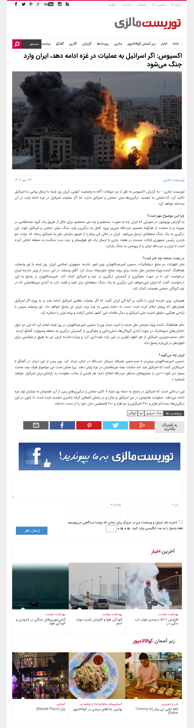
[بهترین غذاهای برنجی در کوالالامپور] (93, 698)
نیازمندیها (44, 44)
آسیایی (61, 704)
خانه (176, 44)
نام (176, 505)
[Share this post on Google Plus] (141, 428)
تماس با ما (159, 4)
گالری (73, 44)
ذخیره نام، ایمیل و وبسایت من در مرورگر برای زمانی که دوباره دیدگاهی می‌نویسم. (122, 522)
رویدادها (103, 44)
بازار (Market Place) (50, 709)
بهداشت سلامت (55, 614)
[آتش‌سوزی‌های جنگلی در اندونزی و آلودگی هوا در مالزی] (37, 608)
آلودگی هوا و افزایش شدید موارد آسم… (99, 621)
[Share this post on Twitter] (115, 428)
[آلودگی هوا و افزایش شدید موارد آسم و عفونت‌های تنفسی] (93, 608)
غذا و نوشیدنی (89, 704)
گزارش (87, 44)
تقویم (112, 4)
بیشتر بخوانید (106, 704)
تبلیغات (142, 4)
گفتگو (60, 44)
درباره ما (176, 4)
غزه (141, 413)
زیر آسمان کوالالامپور (141, 44)
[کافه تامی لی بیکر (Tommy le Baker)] (150, 698)
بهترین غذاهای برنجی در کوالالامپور (97, 709)
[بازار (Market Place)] (37, 698)
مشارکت (126, 4)
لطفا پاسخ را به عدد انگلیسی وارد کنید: (157, 528)
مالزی (118, 44)
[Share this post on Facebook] (88, 428)
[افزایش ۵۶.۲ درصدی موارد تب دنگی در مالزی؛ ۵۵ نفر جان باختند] (150, 608)
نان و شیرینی (169, 704)
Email (117, 505)
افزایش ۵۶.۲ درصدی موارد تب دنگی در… (156, 621)
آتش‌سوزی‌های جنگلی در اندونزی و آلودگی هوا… (40, 621)
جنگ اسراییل (154, 413)
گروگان (132, 413)
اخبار (164, 44)
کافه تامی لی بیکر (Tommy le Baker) (156, 711)
